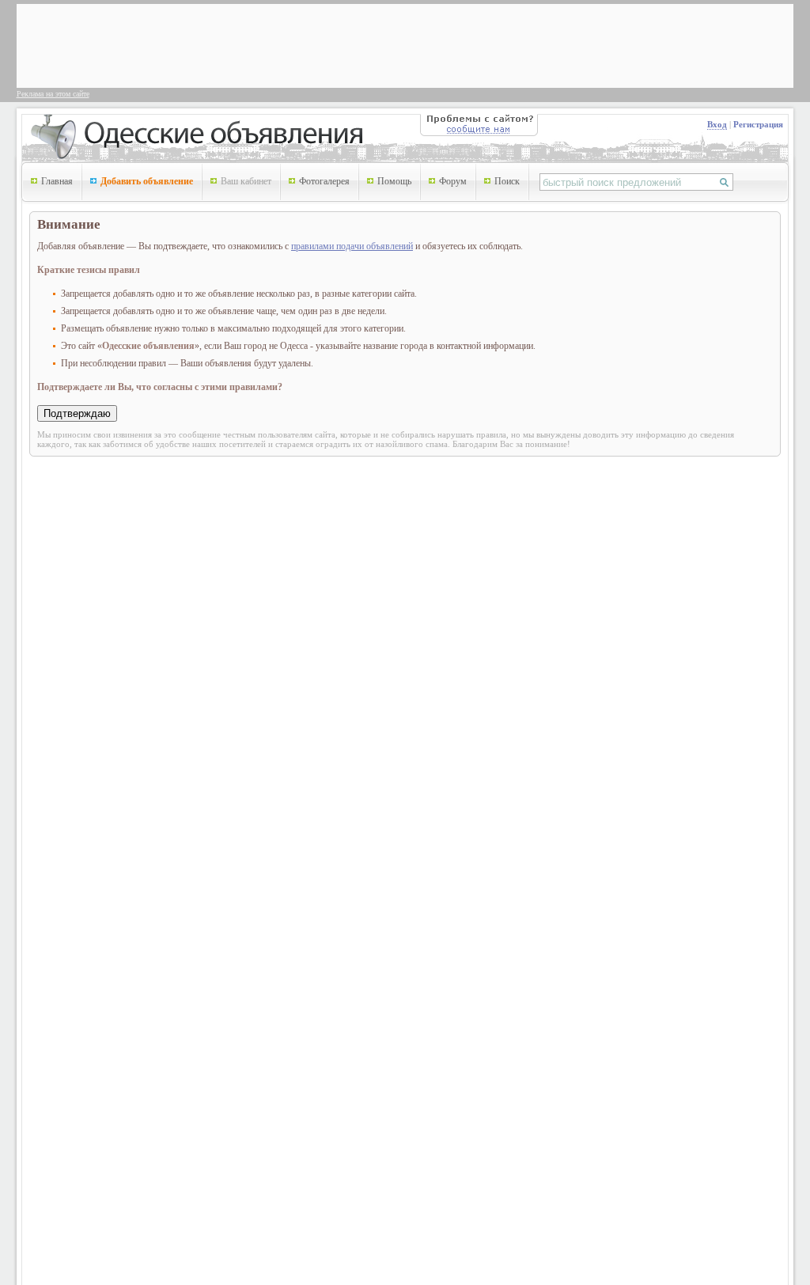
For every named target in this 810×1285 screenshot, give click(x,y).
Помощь (394, 181)
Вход (717, 124)
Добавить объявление (146, 181)
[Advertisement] (309, 44)
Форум (453, 181)
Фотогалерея (324, 181)
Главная (57, 181)
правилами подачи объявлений (352, 246)
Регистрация (758, 124)
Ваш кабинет (246, 181)
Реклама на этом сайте (53, 93)
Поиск (507, 181)
